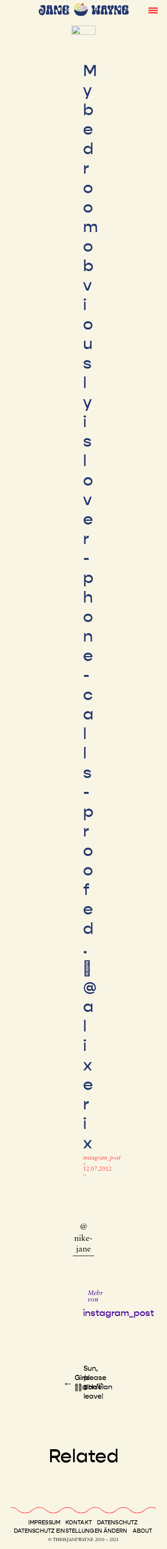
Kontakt (78, 1522)
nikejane (83, 1244)
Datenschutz (117, 1522)
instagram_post (102, 1158)
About (143, 1531)
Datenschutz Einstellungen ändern (71, 1531)
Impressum (44, 1522)
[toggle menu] (153, 10)
